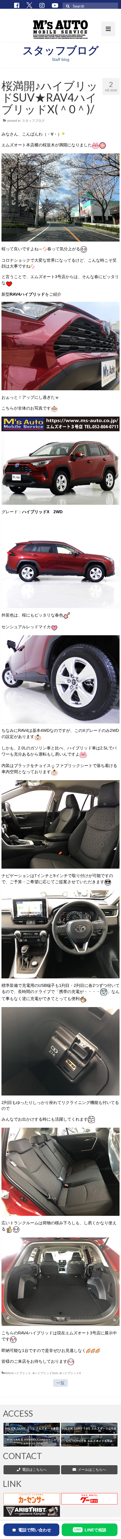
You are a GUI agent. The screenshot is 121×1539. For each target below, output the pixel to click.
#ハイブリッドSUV (45, 1373)
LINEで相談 (90, 1530)
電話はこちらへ (34, 1470)
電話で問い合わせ (31, 1530)
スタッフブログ (33, 120)
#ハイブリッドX (70, 1373)
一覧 (60, 1383)
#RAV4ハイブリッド (17, 1373)
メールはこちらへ (91, 1470)
